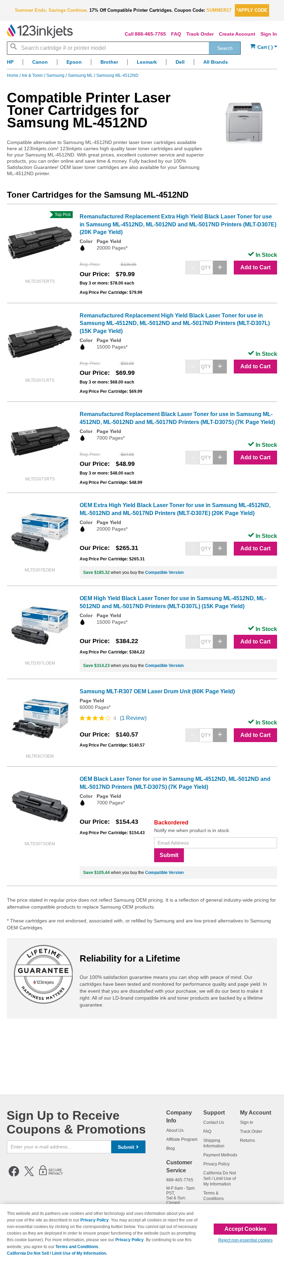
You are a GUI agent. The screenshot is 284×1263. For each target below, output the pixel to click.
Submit (169, 855)
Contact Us (213, 1122)
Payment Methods (220, 1155)
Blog (170, 1148)
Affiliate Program (181, 1139)
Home (13, 75)
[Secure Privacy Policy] (51, 1175)
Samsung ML (81, 75)
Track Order (200, 34)
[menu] (142, 63)
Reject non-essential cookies (245, 1240)
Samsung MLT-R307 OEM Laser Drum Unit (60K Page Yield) (157, 691)
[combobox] (124, 48)
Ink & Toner (33, 75)
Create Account (237, 34)
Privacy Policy (216, 1164)
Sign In (268, 34)
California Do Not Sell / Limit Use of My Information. (57, 1253)
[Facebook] (14, 1175)
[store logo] (40, 31)
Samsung (55, 75)
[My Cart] (263, 47)
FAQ (176, 34)
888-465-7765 (150, 34)
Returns (247, 1140)
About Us (175, 1130)
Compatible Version (164, 572)
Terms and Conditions (76, 1246)
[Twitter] (29, 1175)
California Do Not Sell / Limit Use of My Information (219, 1179)
